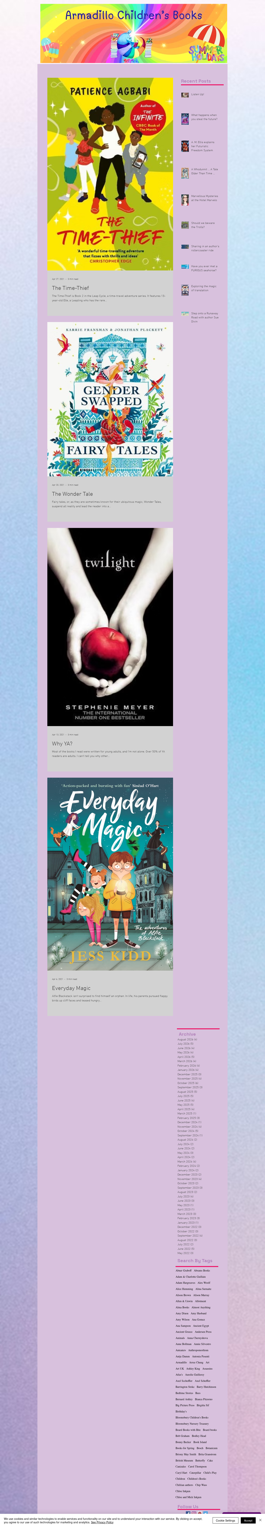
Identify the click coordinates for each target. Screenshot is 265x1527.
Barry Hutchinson (206, 1387)
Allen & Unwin (184, 1301)
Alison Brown (183, 1295)
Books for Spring (185, 1448)
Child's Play (210, 1472)
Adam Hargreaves (185, 1282)
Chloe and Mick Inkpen (188, 1497)
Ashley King (193, 1368)
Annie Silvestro (202, 1344)
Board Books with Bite (188, 1430)
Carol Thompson (197, 1466)
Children (180, 1478)
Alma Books (182, 1307)
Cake (210, 1460)
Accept (248, 1520)
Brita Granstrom (207, 1454)
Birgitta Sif (203, 1405)
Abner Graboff (183, 1270)
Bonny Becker (183, 1442)
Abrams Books (202, 1270)
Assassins (207, 1368)
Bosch (200, 1448)
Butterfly (200, 1460)
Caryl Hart (181, 1472)
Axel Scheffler (202, 1381)
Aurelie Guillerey (194, 1374)
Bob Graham (183, 1436)
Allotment (200, 1301)
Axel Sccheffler (184, 1381)
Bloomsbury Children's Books (192, 1417)
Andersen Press (203, 1332)
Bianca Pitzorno (203, 1399)
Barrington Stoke (185, 1387)
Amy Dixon (182, 1313)
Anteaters (181, 1350)
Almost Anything (200, 1307)
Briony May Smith (186, 1454)
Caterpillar (195, 1472)
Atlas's (179, 1374)
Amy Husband (198, 1313)
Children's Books (196, 1478)
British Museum (184, 1460)
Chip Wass (201, 1485)
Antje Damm (183, 1356)
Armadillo (181, 1362)
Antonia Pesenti (200, 1356)
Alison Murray (201, 1295)
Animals (180, 1338)
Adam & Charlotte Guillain (191, 1276)
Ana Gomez (198, 1319)
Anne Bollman (183, 1344)
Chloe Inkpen (183, 1491)
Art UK (180, 1368)
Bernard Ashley (184, 1399)
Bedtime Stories (184, 1393)
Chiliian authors (184, 1485)
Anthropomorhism (198, 1350)
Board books (210, 1430)
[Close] (260, 1520)
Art (207, 1362)
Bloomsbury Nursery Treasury (192, 1423)
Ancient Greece (184, 1332)
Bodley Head (199, 1436)
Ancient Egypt (201, 1325)
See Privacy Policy (102, 1522)
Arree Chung (196, 1362)
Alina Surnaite (203, 1289)
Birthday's (181, 1411)
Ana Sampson (183, 1325)
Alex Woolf (203, 1282)
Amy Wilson (183, 1319)
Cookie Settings (225, 1520)
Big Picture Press (185, 1405)
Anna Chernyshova (197, 1338)
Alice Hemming (184, 1289)
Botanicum (211, 1448)
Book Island (200, 1442)
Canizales (181, 1466)
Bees (197, 1393)
